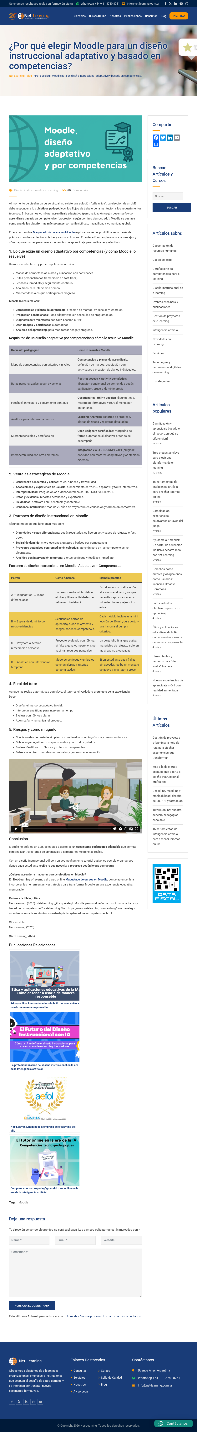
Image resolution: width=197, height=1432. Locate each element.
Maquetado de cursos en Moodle (54, 232)
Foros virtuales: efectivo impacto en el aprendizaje (167, 608)
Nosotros (115, 16)
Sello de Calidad (111, 1377)
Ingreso (179, 16)
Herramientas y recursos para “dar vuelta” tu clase (164, 661)
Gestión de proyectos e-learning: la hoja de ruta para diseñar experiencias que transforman (166, 747)
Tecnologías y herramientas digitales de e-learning (167, 367)
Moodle (23, 1202)
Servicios (80, 16)
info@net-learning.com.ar (143, 3)
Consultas (151, 16)
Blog (163, 16)
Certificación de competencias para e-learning (166, 274)
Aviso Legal (80, 1391)
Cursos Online (97, 16)
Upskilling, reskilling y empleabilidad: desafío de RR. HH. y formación (168, 796)
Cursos (105, 1370)
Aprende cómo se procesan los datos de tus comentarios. (104, 1316)
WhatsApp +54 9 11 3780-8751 (100, 3)
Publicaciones (133, 16)
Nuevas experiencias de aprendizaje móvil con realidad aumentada (168, 685)
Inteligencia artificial (166, 330)
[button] (173, 1423)
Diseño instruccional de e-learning (36, 190)
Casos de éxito (162, 260)
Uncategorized (162, 381)
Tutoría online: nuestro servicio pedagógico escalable (167, 815)
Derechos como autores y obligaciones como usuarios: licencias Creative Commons (167, 579)
